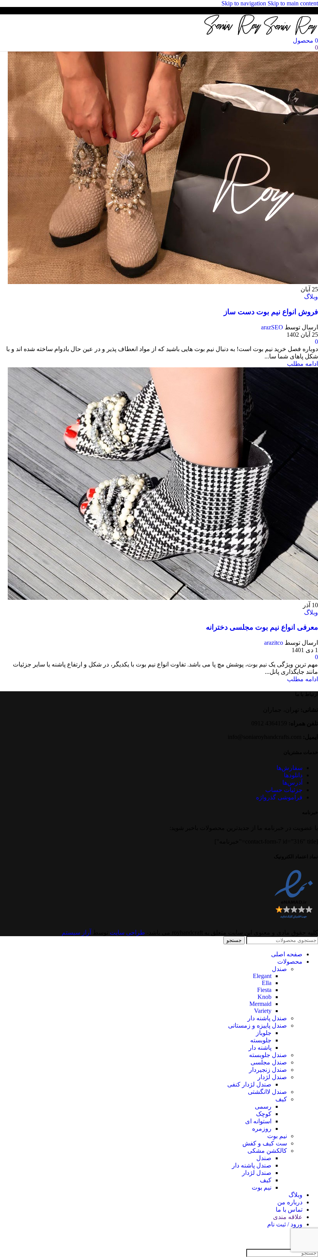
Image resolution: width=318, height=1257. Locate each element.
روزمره (261, 1128)
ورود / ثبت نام (284, 1224)
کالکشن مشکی (267, 1150)
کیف (281, 1099)
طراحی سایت (127, 932)
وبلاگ (311, 296)
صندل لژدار (272, 1077)
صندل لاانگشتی (267, 1091)
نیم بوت (277, 1136)
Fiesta (264, 990)
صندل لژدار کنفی (249, 1084)
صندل (279, 969)
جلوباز (263, 1033)
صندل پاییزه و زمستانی (257, 1025)
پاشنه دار (260, 1047)
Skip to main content (293, 3)
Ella (266, 983)
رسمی (263, 1106)
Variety (262, 1010)
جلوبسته (260, 1040)
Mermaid (260, 1003)
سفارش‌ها (289, 768)
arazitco (273, 642)
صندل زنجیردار (268, 1069)
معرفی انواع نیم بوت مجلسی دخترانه (262, 627)
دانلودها (293, 775)
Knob (264, 997)
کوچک (263, 1114)
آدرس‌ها (292, 782)
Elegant (262, 976)
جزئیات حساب (283, 790)
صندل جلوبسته (268, 1055)
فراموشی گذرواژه (279, 797)
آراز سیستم (76, 932)
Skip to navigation (244, 3)
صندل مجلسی (269, 1062)
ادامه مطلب (302, 363)
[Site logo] (290, 33)
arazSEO (272, 327)
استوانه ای (258, 1121)
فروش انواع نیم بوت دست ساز (271, 312)
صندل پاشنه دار (267, 1018)
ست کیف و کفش (264, 1143)
